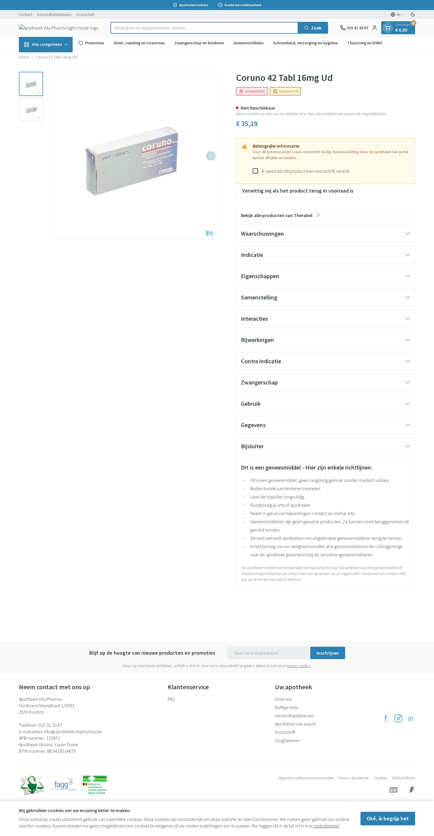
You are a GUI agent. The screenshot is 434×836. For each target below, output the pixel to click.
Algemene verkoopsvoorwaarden (306, 777)
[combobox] (204, 28)
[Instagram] (398, 718)
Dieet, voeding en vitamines (139, 42)
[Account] (375, 28)
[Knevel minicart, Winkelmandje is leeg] (387, 27)
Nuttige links (286, 707)
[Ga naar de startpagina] (59, 28)
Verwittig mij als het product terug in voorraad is (297, 190)
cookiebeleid (326, 826)
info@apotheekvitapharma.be (73, 731)
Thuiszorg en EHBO (364, 42)
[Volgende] (211, 156)
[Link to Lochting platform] (411, 789)
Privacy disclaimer (353, 777)
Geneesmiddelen (248, 42)
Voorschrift (85, 14)
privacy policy (298, 665)
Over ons (283, 699)
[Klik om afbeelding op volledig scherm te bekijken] (133, 155)
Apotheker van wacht (295, 724)
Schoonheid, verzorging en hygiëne (305, 42)
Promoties (94, 42)
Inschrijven (327, 653)
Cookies (380, 777)
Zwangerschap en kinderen (199, 42)
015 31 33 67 (50, 725)
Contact (25, 14)
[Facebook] (385, 718)
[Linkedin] (410, 718)
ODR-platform (403, 777)
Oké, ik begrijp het (388, 818)
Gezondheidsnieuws (54, 14)
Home (24, 57)
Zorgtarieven (287, 740)
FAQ (171, 699)
